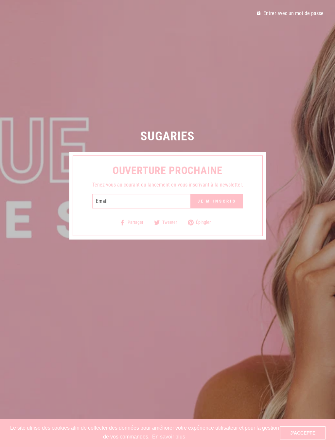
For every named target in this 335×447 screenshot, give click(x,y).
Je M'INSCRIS (217, 201)
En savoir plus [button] (168, 436)
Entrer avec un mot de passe (293, 13)
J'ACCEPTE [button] (302, 433)
